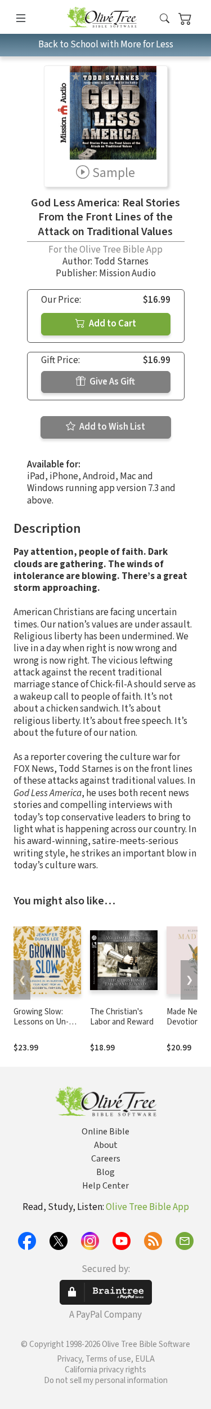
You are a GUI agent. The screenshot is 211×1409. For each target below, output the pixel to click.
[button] (164, 19)
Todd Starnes (121, 261)
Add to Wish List (111, 427)
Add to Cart (111, 323)
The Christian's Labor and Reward (122, 1017)
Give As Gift (111, 381)
